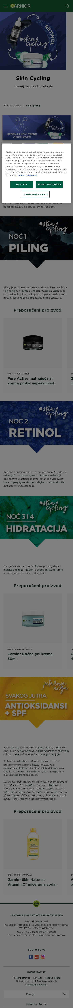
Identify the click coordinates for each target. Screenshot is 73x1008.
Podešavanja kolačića (35, 194)
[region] (36, 173)
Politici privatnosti (27, 175)
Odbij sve (21, 184)
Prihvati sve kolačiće (49, 184)
